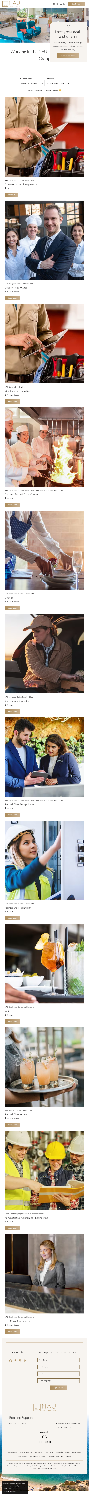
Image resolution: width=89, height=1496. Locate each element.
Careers (67, 1452)
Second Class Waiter (16, 1114)
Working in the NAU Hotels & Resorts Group (44, 55)
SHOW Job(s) (35, 90)
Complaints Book (53, 1456)
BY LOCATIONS (26, 78)
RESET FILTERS (52, 90)
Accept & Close (9, 1492)
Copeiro (9, 597)
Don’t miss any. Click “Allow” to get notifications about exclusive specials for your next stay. (68, 46)
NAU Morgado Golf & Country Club (19, 283)
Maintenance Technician (18, 907)
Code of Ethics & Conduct (37, 1456)
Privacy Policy (48, 1452)
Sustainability (76, 1452)
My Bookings (12, 1452)
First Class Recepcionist (17, 1321)
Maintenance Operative (17, 391)
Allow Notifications (68, 55)
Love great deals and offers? (68, 34)
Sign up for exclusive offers (56, 1352)
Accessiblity (59, 1452)
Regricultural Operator (17, 701)
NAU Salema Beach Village (16, 387)
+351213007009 (64, 1427)
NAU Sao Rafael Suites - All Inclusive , (20, 490)
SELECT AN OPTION (29, 83)
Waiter (8, 1011)
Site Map (69, 1456)
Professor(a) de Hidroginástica (21, 184)
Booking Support (21, 1418)
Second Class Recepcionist (19, 804)
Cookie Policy (7, 1488)
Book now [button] (77, 4)
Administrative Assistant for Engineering (26, 1217)
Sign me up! (58, 1387)
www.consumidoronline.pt (47, 1468)
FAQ (62, 1456)
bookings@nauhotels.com (69, 1423)
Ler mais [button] (13, 195)
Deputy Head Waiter (16, 287)
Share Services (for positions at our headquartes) (24, 1213)
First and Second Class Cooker (21, 494)
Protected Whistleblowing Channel (30, 1452)
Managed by (44, 1432)
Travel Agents (22, 1456)
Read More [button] (13, 298)
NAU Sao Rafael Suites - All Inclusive (19, 180)
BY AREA (50, 78)
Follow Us (16, 1352)
